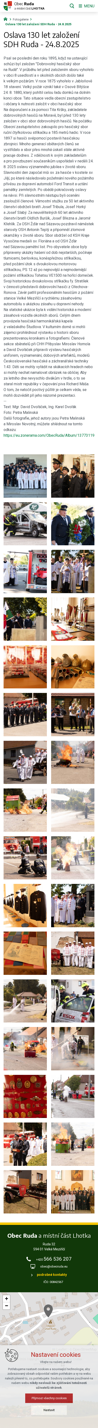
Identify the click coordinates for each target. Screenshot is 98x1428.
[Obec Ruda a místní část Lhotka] (8, 6)
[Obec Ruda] (7, 18)
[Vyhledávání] (72, 6)
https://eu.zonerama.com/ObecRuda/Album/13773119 (49, 435)
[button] (48, 1311)
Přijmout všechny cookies (49, 1398)
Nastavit (49, 1410)
